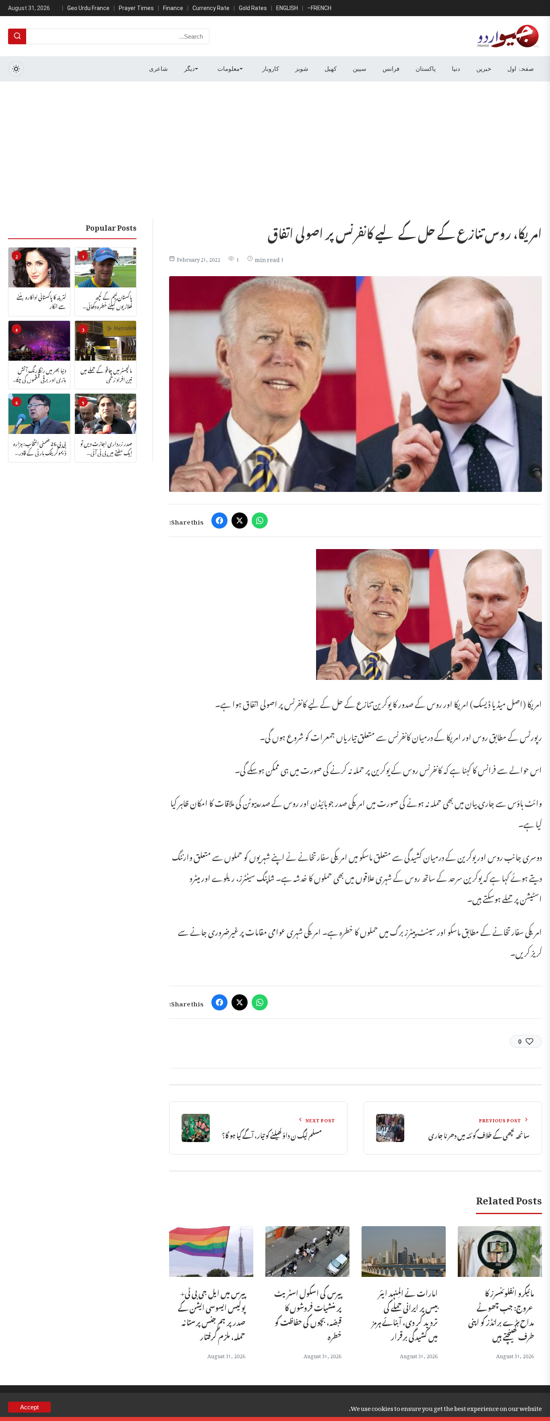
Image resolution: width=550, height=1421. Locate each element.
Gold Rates (253, 8)
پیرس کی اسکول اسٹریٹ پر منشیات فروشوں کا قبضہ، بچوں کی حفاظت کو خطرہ (307, 1314)
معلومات (228, 68)
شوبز (301, 68)
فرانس (391, 68)
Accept (29, 1407)
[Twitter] (240, 520)
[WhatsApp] (260, 520)
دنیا (456, 68)
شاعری (158, 68)
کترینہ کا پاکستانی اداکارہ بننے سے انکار (41, 300)
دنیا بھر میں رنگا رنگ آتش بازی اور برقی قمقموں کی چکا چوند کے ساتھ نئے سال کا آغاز (41, 374)
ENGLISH (287, 8)
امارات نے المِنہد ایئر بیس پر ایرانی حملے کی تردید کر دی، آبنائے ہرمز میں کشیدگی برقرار (405, 1314)
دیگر (189, 68)
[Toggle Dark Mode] (16, 69)
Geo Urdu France (88, 8)
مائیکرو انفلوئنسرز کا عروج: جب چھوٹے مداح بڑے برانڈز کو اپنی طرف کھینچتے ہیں (501, 1314)
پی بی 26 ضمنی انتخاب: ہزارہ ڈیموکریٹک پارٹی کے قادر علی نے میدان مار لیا (39, 447)
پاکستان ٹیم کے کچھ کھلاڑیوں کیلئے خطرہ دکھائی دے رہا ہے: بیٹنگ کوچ (109, 300)
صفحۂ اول (520, 68)
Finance (173, 8)
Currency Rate (211, 8)
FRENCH (321, 8)
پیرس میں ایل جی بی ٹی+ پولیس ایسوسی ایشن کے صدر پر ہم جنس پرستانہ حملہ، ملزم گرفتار (211, 1314)
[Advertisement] (275, 141)
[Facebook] (219, 520)
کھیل (331, 68)
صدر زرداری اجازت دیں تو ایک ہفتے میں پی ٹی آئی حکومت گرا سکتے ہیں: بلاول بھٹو (106, 447)
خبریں (483, 68)
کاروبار (270, 68)
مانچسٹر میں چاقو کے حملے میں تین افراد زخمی (106, 374)
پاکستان (426, 68)
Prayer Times (136, 8)
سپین (359, 68)
